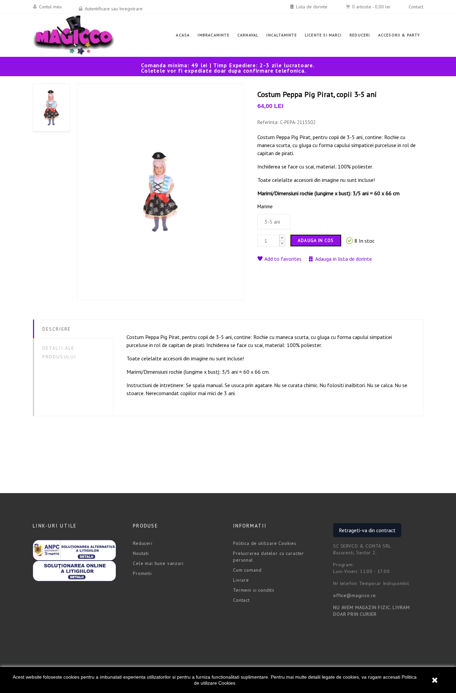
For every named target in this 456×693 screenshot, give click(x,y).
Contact (416, 7)
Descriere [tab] (56, 329)
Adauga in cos (316, 240)
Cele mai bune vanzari (158, 563)
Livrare (241, 580)
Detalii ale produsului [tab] (59, 352)
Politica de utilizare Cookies (264, 543)
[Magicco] (74, 35)
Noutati (141, 553)
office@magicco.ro (354, 595)
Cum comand (247, 570)
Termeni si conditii (253, 590)
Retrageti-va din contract (367, 530)
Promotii (142, 573)
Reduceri (143, 543)
